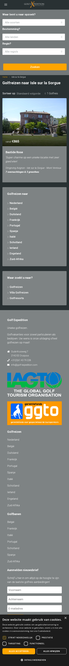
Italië (13, 236)
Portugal (15, 225)
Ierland (14, 247)
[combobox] (33, 22)
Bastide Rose (14, 152)
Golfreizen (16, 286)
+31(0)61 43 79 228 (21, 360)
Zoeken (35, 67)
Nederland (16, 203)
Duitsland (15, 214)
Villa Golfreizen (19, 292)
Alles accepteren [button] (19, 651)
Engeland (15, 253)
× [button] (65, 618)
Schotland (16, 242)
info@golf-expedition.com (24, 365)
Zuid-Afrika (16, 259)
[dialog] (34, 640)
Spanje (14, 231)
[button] (34, 660)
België (13, 208)
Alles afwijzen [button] (51, 651)
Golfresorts (17, 298)
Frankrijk (15, 219)
